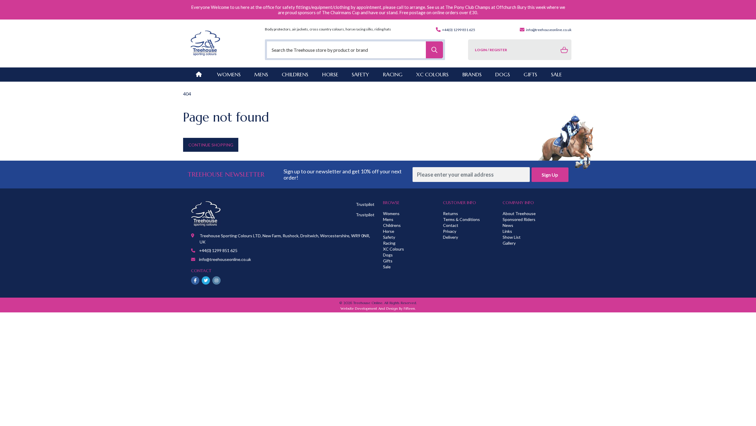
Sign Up (550, 175)
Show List (512, 237)
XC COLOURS (432, 74)
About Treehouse (519, 213)
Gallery (509, 243)
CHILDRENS (295, 74)
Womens (229, 74)
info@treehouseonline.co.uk (548, 30)
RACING (393, 74)
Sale (387, 266)
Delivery (450, 237)
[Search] (434, 49)
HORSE (330, 74)
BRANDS (472, 74)
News (508, 225)
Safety (389, 237)
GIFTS (530, 74)
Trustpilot (365, 204)
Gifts (387, 260)
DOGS (502, 74)
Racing (389, 243)
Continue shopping (210, 144)
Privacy (449, 231)
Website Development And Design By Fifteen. (378, 308)
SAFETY (360, 74)
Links (507, 231)
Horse (388, 231)
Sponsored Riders (519, 219)
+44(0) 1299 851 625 (458, 30)
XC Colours (393, 248)
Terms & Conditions (461, 219)
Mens (261, 74)
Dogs (388, 254)
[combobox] (355, 49)
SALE (556, 74)
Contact (450, 225)
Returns (450, 213)
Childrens (392, 225)
